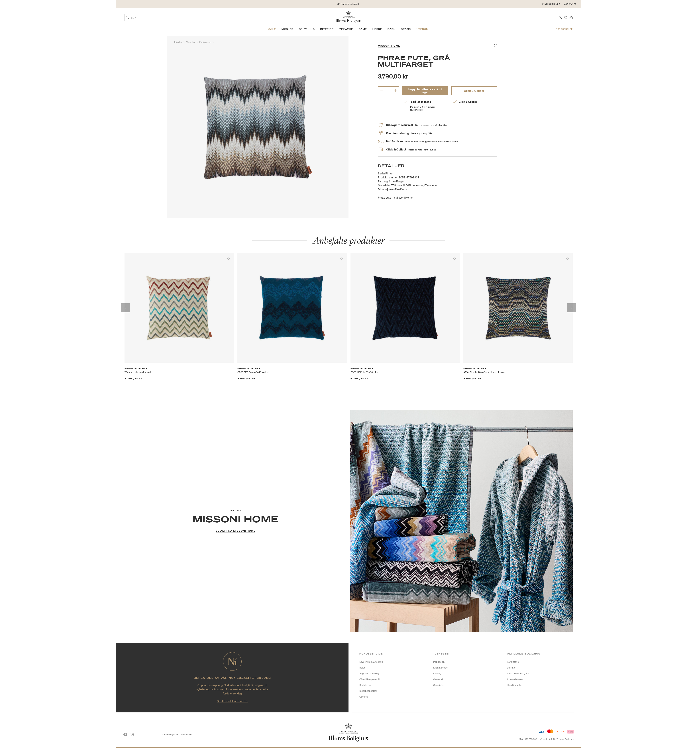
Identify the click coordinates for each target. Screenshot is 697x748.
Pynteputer (205, 42)
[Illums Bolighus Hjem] (348, 17)
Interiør (178, 42)
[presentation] (125, 307)
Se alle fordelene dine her (232, 701)
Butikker (511, 667)
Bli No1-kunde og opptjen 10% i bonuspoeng (348, 4)
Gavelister (438, 685)
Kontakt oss (365, 685)
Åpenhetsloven (515, 679)
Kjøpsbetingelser (170, 734)
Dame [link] (363, 29)
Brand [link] (406, 29)
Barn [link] (392, 29)
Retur (362, 667)
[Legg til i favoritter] (228, 258)
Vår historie (513, 661)
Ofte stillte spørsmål (369, 679)
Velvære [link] (346, 29)
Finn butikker (551, 4)
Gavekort (438, 679)
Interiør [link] (327, 29)
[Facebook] (125, 734)
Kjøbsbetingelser (368, 690)
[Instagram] (132, 734)
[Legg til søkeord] (127, 18)
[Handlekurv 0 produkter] (571, 17)
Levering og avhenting (371, 661)
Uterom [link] (423, 29)
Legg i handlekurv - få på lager (425, 90)
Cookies (363, 696)
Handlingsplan (514, 685)
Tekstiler (191, 42)
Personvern (186, 734)
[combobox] (145, 17)
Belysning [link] (307, 29)
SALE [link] (272, 29)
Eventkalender (441, 667)
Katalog (437, 673)
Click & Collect (474, 91)
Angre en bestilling (369, 673)
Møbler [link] (288, 29)
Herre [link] (377, 29)
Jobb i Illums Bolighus (518, 673)
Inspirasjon (439, 661)
